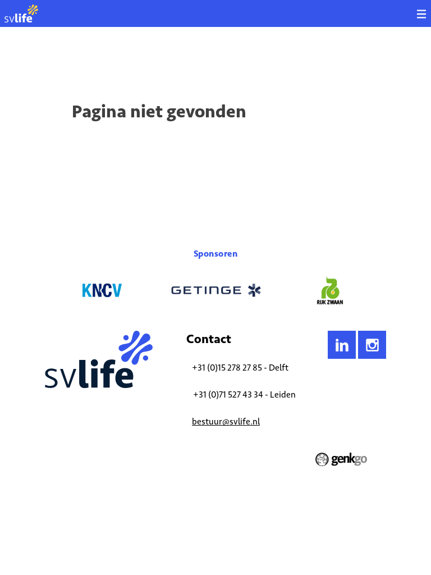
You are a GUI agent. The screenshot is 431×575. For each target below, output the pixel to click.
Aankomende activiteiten (155, 59)
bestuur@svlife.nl (226, 421)
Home (53, 59)
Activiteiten (90, 59)
